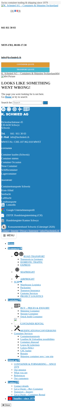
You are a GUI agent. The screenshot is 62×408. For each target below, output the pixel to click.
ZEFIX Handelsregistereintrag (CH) (21, 215)
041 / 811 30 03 (18, 133)
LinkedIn (11, 204)
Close (7, 405)
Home (8, 97)
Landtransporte (8, 201)
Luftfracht (6, 198)
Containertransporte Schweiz (15, 186)
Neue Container (9, 166)
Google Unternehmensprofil (20, 210)
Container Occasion (11, 162)
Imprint (14, 230)
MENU (10, 235)
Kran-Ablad (7, 190)
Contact (5, 230)
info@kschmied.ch (19, 137)
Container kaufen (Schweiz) (15, 154)
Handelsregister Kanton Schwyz (20, 220)
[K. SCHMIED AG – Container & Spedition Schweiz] (15, 116)
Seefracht (6, 194)
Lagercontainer (8, 173)
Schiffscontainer (9, 170)
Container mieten (9, 158)
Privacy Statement (29, 230)
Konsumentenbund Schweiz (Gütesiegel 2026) (31, 226)
